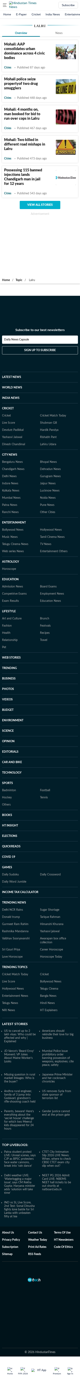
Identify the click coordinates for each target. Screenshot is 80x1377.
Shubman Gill (48, 422)
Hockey (7, 797)
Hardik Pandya (49, 430)
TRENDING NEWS (14, 902)
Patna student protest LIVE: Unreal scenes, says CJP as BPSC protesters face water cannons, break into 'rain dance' (20, 1159)
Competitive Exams (14, 593)
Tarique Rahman (50, 917)
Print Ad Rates (37, 1247)
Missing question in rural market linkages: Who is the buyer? (19, 1078)
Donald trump (11, 917)
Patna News (9, 505)
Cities (7, 67)
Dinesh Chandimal (13, 444)
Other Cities (47, 512)
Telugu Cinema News (15, 544)
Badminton (9, 790)
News (59, 33)
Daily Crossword (50, 874)
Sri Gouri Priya (11, 949)
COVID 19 (8, 857)
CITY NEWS (9, 454)
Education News (50, 601)
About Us (8, 1232)
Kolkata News (10, 490)
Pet (4, 647)
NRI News (8, 1010)
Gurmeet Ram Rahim (15, 924)
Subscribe (68, 5)
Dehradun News (50, 469)
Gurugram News (50, 476)
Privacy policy (11, 1239)
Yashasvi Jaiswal (12, 437)
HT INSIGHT (10, 825)
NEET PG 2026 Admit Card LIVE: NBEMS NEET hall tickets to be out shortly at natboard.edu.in (56, 1182)
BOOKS (7, 815)
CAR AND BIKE (12, 762)
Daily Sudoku (10, 874)
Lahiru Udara (48, 444)
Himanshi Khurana (51, 924)
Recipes (45, 633)
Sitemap (7, 1254)
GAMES (7, 867)
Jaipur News (48, 483)
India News (53, 14)
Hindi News (47, 1003)
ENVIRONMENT (12, 720)
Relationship (10, 640)
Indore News (10, 483)
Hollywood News (51, 529)
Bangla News (48, 996)
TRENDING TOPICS (14, 967)
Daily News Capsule (16, 339)
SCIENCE (8, 730)
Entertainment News (15, 996)
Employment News (52, 593)
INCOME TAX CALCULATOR (20, 892)
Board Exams (48, 586)
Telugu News (10, 1003)
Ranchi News (10, 512)
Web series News (13, 551)
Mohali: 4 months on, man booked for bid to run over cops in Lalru (22, 114)
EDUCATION (10, 579)
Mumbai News (11, 497)
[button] (4, 5)
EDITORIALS (10, 751)
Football (45, 790)
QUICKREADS (11, 846)
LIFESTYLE (9, 611)
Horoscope (9, 569)
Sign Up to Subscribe (40, 350)
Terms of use (62, 1232)
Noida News (48, 497)
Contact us (35, 1232)
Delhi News (9, 476)
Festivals (45, 625)
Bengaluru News (12, 462)
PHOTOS (8, 689)
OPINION (8, 741)
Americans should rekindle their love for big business (57, 1034)
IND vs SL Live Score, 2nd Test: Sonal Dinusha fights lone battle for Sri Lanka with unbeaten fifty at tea (19, 1209)
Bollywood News (12, 529)
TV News (45, 544)
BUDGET (8, 710)
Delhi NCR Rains (12, 909)
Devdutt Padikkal (13, 430)
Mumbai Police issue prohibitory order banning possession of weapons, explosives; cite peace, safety (58, 1058)
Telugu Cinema (49, 988)
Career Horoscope (51, 949)
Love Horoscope (12, 956)
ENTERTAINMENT (14, 522)
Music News (10, 537)
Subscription (10, 1247)
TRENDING (9, 668)
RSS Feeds (34, 1254)
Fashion (7, 625)
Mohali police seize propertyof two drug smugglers (21, 83)
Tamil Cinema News (52, 537)
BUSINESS (9, 678)
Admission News (12, 586)
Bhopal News (48, 462)
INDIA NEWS (10, 398)
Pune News (47, 505)
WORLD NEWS (12, 387)
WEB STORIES (11, 657)
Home (7, 14)
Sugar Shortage (49, 909)
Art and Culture (12, 618)
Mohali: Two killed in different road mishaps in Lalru (24, 144)
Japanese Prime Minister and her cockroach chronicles (57, 1078)
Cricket (36, 14)
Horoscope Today (51, 956)
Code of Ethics (63, 1247)
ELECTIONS (9, 836)
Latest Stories (15, 1024)
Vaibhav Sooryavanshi (16, 938)
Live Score (8, 422)
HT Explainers (48, 1010)
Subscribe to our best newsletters (40, 330)
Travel (43, 640)
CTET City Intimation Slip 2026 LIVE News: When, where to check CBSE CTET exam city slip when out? (56, 1159)
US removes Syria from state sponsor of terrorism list (56, 1095)
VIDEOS (7, 699)
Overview (21, 33)
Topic (19, 280)
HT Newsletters (63, 1239)
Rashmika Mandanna (15, 931)
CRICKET (8, 408)
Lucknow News (49, 490)
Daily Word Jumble (14, 881)
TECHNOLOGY (12, 772)
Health (6, 633)
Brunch (44, 618)
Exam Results (10, 601)
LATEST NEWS (11, 377)
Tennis (44, 797)
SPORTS (7, 783)
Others (6, 804)
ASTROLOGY (10, 561)
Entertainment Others (53, 551)
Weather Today (37, 1239)
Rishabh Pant (48, 437)
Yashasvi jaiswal (49, 931)
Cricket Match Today (53, 415)
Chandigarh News (13, 469)
